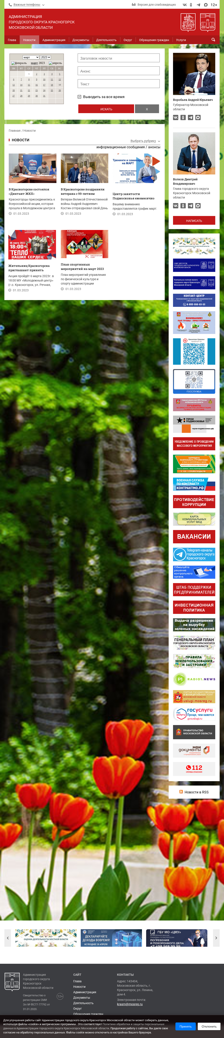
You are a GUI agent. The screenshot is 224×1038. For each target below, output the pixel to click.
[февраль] (19, 63)
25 (52, 90)
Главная (15, 130)
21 (21, 90)
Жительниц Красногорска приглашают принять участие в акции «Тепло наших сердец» (29, 268)
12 (60, 79)
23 (36, 90)
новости (20, 140)
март (34, 63)
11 (52, 79)
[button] (7, 938)
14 (21, 85)
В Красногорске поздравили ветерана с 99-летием (83, 191)
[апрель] (55, 63)
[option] (46, 938)
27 (13, 96)
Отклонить (209, 1026)
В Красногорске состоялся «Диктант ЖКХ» (29, 191)
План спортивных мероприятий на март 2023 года (82, 267)
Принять (186, 1026)
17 (44, 85)
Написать (194, 221)
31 (44, 96)
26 (60, 90)
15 (29, 85)
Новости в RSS (197, 792)
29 (29, 96)
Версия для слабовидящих (157, 4)
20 (13, 90)
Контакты (125, 974)
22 (29, 90)
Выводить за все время (103, 97)
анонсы (154, 147)
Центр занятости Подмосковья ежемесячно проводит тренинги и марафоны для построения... (135, 197)
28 (21, 96)
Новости (29, 130)
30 (36, 96)
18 (52, 85)
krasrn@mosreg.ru (130, 1004)
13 (13, 85)
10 (44, 79)
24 (44, 90)
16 (36, 85)
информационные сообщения (120, 147)
